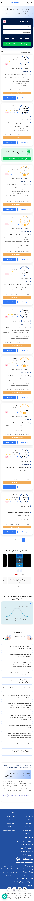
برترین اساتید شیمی (25, 851)
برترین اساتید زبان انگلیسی (24, 841)
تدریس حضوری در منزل (24, 606)
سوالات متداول (27, 827)
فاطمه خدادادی (14, 495)
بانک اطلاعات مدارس (9, 827)
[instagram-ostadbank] (26, 885)
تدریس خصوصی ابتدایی (23, 869)
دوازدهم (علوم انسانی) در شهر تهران (14, 767)
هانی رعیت (15, 358)
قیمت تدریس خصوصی (9, 830)
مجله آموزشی (11, 820)
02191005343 (20, 879)
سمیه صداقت (15, 105)
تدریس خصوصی (27, 765)
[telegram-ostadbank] (29, 885)
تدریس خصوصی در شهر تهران (16, 765)
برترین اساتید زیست (25, 855)
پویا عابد (16, 57)
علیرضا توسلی (15, 217)
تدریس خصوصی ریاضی (15, 868)
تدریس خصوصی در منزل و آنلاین (20, 866)
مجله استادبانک (27, 830)
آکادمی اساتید (11, 823)
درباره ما (29, 820)
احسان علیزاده (15, 167)
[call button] (4, 896)
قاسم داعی (16, 267)
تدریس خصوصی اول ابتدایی (11, 869)
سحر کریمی (15, 405)
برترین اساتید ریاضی (25, 844)
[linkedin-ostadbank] (32, 885)
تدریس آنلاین (26, 603)
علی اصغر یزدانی (15, 310)
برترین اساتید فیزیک (25, 848)
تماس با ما (28, 823)
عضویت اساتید (11, 816)
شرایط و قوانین (27, 834)
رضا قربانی (16, 450)
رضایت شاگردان (27, 816)
